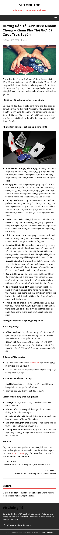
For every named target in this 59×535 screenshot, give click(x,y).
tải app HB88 (17, 453)
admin (25, 40)
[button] (55, 18)
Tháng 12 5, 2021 (12, 40)
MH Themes (48, 532)
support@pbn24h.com (20, 525)
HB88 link (34, 362)
